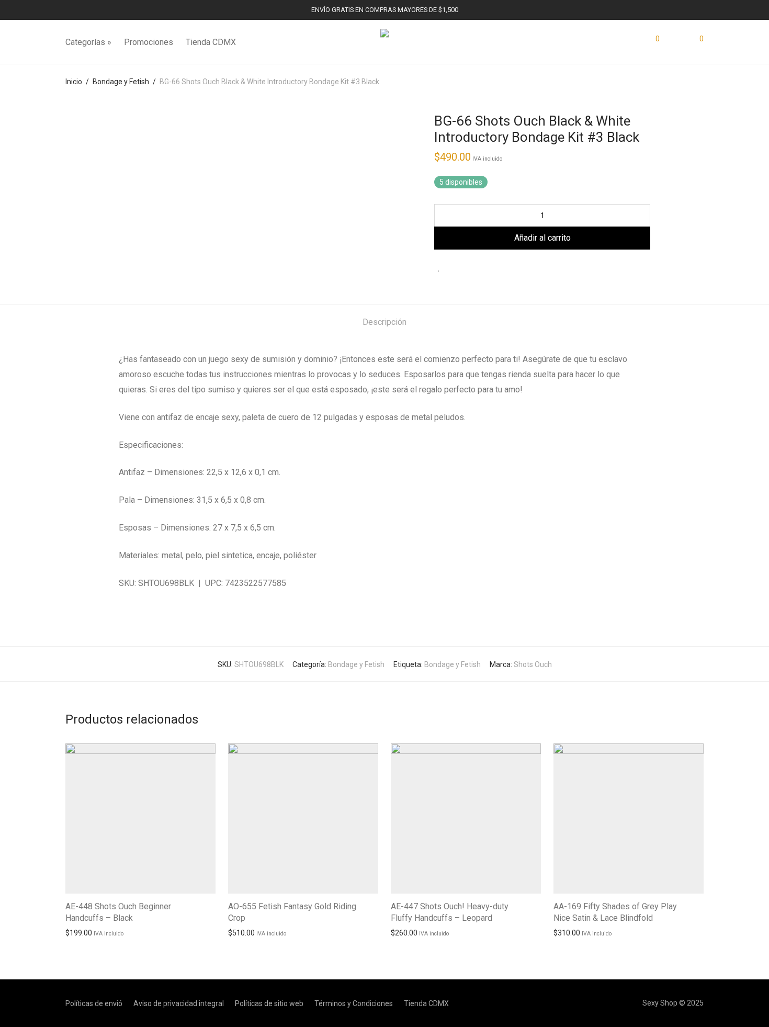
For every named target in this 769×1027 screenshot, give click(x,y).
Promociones (148, 42)
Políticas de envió (93, 1003)
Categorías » (88, 42)
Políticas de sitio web (269, 1003)
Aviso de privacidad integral (178, 1003)
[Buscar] (631, 42)
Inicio (73, 81)
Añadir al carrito (86, 932)
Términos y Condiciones (353, 1003)
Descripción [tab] (384, 322)
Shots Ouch (533, 664)
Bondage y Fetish (121, 81)
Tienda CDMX (211, 42)
